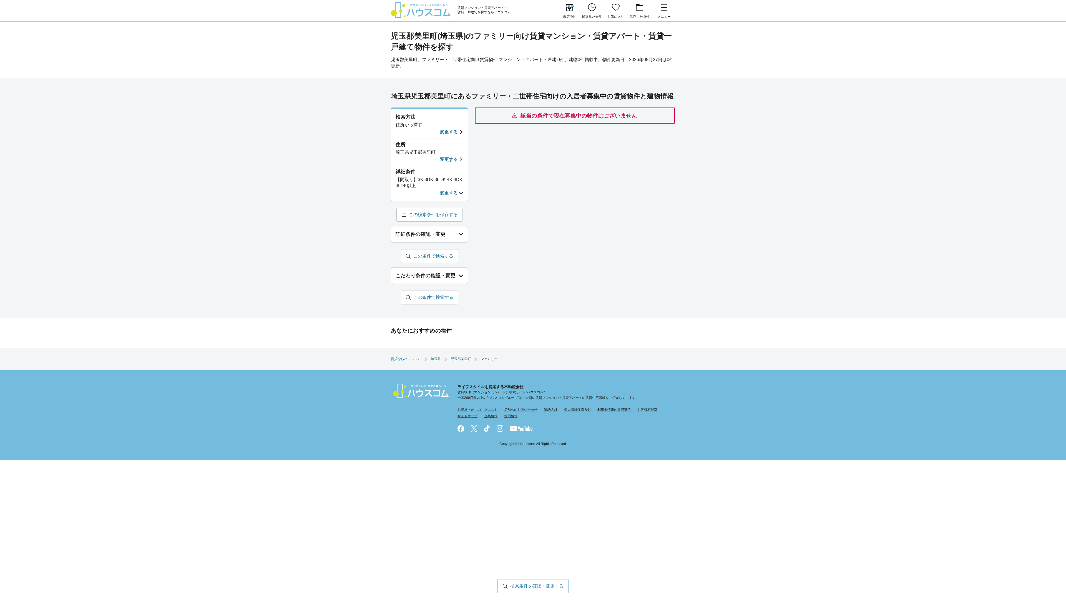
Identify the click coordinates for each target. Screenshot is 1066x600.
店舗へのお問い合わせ (520, 410)
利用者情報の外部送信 (614, 410)
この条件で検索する (433, 256)
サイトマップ (467, 416)
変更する (449, 131)
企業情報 (490, 416)
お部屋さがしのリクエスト (477, 410)
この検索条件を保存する (433, 214)
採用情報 (510, 416)
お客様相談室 (647, 410)
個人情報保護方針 (577, 410)
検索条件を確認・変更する (537, 586)
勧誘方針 (550, 410)
